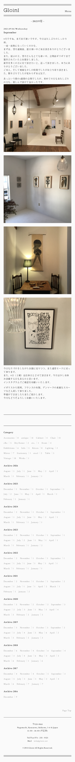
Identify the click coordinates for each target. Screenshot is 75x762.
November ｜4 (27, 650)
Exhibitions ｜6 (11, 448)
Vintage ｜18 (10, 458)
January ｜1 (36, 476)
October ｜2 (42, 604)
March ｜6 (9, 661)
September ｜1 (57, 489)
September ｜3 (58, 604)
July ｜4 (21, 632)
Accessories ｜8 (11, 438)
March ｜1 (9, 476)
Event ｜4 (47, 443)
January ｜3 (37, 614)
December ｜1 (10, 489)
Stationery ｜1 (24, 453)
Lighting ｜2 (51, 448)
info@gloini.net (41, 741)
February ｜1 (22, 476)
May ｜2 (42, 471)
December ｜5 (10, 627)
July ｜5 (21, 679)
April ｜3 (54, 655)
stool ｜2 (37, 453)
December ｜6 (10, 650)
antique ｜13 (27, 438)
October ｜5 (43, 674)
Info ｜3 (25, 448)
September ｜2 (58, 581)
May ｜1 (29, 494)
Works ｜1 (24, 458)
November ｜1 (26, 489)
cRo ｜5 (8, 443)
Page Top (66, 710)
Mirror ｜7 (9, 453)
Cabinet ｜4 (42, 438)
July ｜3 (21, 609)
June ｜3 (32, 632)
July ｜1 (20, 471)
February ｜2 (23, 614)
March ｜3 (9, 614)
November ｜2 (27, 604)
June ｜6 (32, 655)
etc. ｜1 (35, 443)
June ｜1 (31, 471)
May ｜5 (43, 655)
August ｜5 (9, 679)
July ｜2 (7, 494)
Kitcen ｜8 (37, 448)
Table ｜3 (49, 453)
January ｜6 (37, 661)
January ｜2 (36, 545)
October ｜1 (42, 489)
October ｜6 (43, 650)
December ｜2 (10, 512)
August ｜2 (9, 609)
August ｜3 (9, 632)
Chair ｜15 (55, 438)
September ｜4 (58, 650)
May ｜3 (43, 609)
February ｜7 (23, 684)
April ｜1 (53, 471)
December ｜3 (10, 604)
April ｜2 (42, 586)
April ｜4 (53, 609)
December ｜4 (10, 674)
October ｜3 (42, 627)
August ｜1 (9, 471)
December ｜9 (10, 697)
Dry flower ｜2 (21, 443)
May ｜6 (43, 632)
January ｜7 (37, 684)
